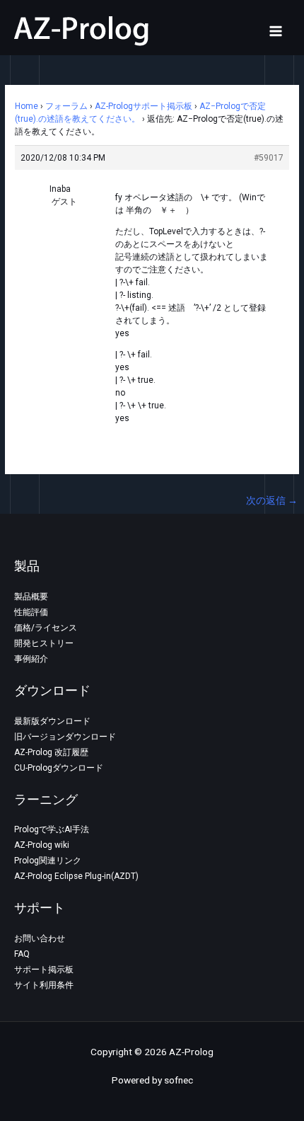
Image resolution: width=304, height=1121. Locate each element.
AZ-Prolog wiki (41, 845)
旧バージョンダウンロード (65, 737)
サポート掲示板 (44, 970)
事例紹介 (31, 659)
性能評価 (31, 612)
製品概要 (31, 597)
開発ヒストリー (44, 643)
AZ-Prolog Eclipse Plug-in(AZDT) (76, 876)
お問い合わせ (39, 938)
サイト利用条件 (44, 985)
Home (26, 106)
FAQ (22, 954)
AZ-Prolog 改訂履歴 (51, 752)
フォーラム (66, 106)
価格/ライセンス (45, 628)
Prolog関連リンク (47, 861)
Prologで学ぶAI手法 (51, 829)
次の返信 (272, 500)
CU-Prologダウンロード (58, 768)
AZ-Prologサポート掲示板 (143, 106)
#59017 (268, 158)
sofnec (178, 1080)
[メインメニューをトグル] (276, 30)
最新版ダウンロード (52, 721)
